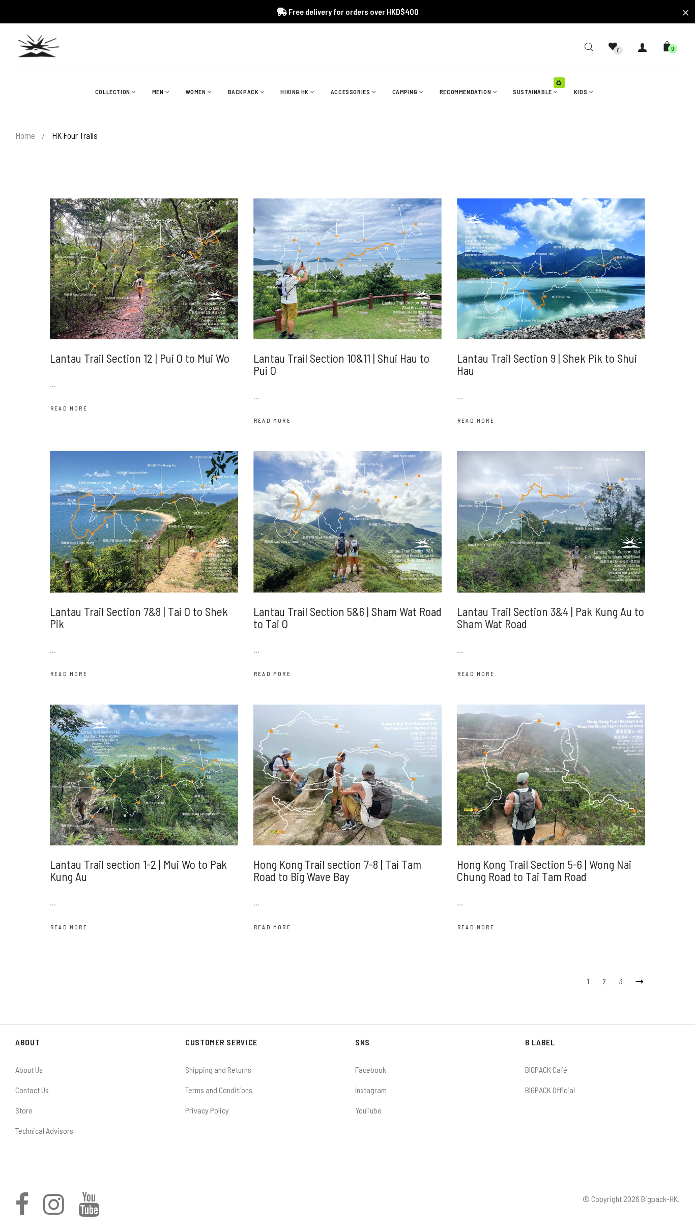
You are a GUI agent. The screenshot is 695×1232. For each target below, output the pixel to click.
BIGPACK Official (550, 1090)
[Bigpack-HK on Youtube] (88, 1210)
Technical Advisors (44, 1130)
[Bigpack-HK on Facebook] (22, 1210)
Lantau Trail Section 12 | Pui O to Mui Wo (139, 358)
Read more (69, 408)
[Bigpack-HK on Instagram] (53, 1210)
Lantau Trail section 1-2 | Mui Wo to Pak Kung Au (138, 870)
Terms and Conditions (218, 1090)
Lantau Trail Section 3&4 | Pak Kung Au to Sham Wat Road (550, 617)
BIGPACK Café (546, 1069)
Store (24, 1110)
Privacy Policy (207, 1110)
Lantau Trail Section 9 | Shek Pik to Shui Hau (547, 364)
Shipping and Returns (218, 1069)
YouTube (368, 1110)
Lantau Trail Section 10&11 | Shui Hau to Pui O (341, 364)
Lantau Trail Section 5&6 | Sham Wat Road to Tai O (347, 617)
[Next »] (637, 979)
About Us (29, 1069)
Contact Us (32, 1090)
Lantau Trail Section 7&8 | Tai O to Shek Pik (139, 617)
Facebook (370, 1069)
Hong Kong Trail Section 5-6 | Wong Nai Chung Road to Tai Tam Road (544, 870)
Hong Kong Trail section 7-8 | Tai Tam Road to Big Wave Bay (337, 870)
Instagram (371, 1090)
